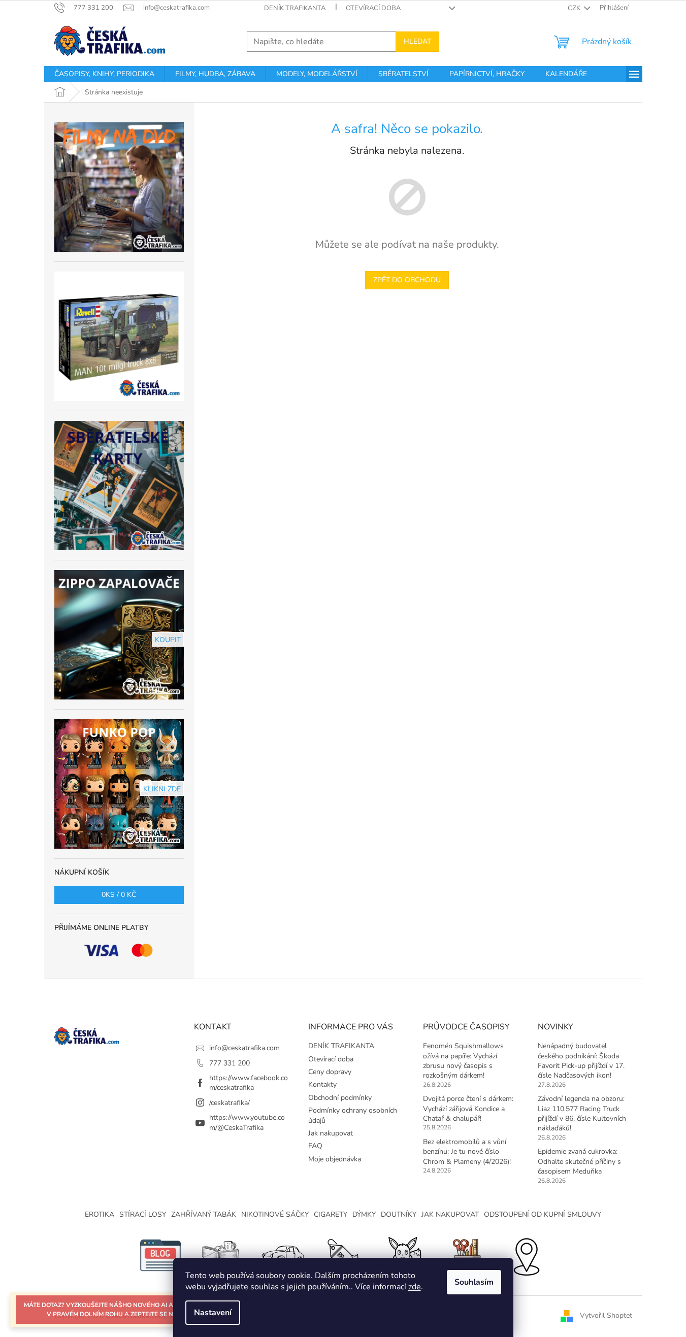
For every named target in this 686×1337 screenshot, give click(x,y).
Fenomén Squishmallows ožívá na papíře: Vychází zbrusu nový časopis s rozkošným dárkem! (463, 1060)
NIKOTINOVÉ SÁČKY (275, 1214)
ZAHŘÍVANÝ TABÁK (203, 1214)
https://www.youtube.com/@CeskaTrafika (247, 1122)
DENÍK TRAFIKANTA (294, 8)
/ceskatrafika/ (229, 1103)
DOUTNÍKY (398, 1214)
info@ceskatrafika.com (244, 1048)
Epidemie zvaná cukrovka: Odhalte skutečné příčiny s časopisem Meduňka (579, 1161)
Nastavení (213, 1312)
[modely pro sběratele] (282, 1254)
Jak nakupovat (330, 1133)
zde (414, 1286)
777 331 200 (229, 1063)
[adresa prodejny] (526, 1254)
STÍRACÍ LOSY (142, 1214)
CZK (575, 8)
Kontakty (322, 1084)
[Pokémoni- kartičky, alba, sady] (404, 1254)
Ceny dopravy (329, 1072)
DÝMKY (364, 1214)
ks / (119, 894)
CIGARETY (330, 1214)
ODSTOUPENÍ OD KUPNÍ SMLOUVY (542, 1214)
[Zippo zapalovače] (221, 1254)
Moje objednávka (334, 1159)
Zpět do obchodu (407, 280)
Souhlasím (474, 1282)
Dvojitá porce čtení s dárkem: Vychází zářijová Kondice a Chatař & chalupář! (468, 1108)
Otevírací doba (373, 8)
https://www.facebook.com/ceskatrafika (248, 1082)
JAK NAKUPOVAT (450, 1214)
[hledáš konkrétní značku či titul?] (343, 1254)
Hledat (417, 41)
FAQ (315, 1146)
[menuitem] (104, 74)
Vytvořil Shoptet (606, 1315)
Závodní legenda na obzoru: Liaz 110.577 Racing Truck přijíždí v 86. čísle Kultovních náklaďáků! (582, 1113)
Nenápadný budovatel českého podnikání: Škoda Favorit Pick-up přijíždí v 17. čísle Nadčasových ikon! (581, 1060)
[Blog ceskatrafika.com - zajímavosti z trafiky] (160, 1254)
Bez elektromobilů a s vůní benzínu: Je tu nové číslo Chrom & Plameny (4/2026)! (467, 1151)
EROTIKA (99, 1214)
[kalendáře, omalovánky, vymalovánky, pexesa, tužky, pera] (465, 1254)
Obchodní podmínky (340, 1097)
